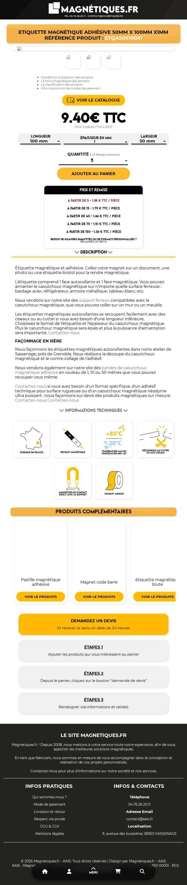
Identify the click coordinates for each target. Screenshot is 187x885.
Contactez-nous (64, 332)
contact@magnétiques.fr (105, 16)
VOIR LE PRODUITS (41, 597)
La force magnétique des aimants (65, 81)
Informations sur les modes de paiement (70, 88)
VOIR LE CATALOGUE (98, 100)
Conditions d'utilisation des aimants (67, 77)
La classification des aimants (62, 84)
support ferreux (94, 300)
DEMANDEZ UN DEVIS (93, 242)
